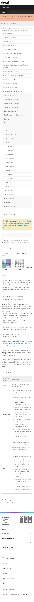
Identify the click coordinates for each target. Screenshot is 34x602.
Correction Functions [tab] (11, 111)
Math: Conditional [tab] (10, 135)
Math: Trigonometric (21, 30)
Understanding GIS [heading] (8, 538)
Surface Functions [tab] (9, 206)
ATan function (9, 162)
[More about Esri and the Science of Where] (5, 521)
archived (28, 221)
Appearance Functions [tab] (11, 99)
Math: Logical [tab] (8, 139)
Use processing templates (10, 83)
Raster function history (9, 49)
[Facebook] (21, 517)
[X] (25, 517)
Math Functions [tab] (9, 131)
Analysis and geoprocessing (15, 28)
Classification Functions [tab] (11, 103)
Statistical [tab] (7, 202)
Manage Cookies (8, 589)
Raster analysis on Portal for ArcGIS (13, 75)
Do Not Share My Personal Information (15, 594)
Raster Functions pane (9, 45)
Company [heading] (5, 543)
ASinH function (9, 158)
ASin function (9, 154)
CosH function (9, 178)
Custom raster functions (9, 87)
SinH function (9, 186)
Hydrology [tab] (7, 127)
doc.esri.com (15, 19)
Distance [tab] (7, 119)
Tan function (8, 190)
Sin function (8, 182)
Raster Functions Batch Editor (11, 71)
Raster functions (7, 33)
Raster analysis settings (9, 79)
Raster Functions (8, 30)
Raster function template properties (13, 61)
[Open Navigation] (31, 2)
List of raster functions (9, 37)
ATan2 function (9, 166)
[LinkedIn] (30, 517)
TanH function (9, 194)
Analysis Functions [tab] (10, 95)
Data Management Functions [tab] (13, 115)
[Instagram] (25, 521)
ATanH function (9, 170)
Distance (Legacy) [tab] (10, 123)
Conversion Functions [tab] (11, 107)
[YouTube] (30, 521)
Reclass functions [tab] (9, 198)
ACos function (9, 147)
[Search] (27, 2)
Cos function (8, 174)
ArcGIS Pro (6, 8)
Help (3, 12)
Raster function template (9, 57)
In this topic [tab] (6, 235)
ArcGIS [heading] (4, 529)
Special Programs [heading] (7, 547)
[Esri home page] (5, 2)
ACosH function (9, 150)
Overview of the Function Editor (12, 53)
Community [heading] (5, 534)
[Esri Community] (21, 521)
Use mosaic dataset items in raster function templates (15, 66)
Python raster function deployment (12, 91)
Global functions (7, 41)
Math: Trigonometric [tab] (10, 143)
